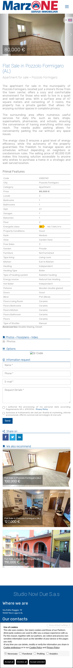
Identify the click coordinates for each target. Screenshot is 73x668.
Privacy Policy (42, 409)
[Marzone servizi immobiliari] (30, 7)
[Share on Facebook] (6, 437)
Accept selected (37, 662)
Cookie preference (12, 647)
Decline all (22, 662)
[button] (3, 35)
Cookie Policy (35, 647)
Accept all (9, 662)
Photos (10, 341)
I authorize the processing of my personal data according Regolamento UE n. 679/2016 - (38, 408)
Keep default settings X (59, 625)
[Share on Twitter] (13, 437)
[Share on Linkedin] (19, 437)
